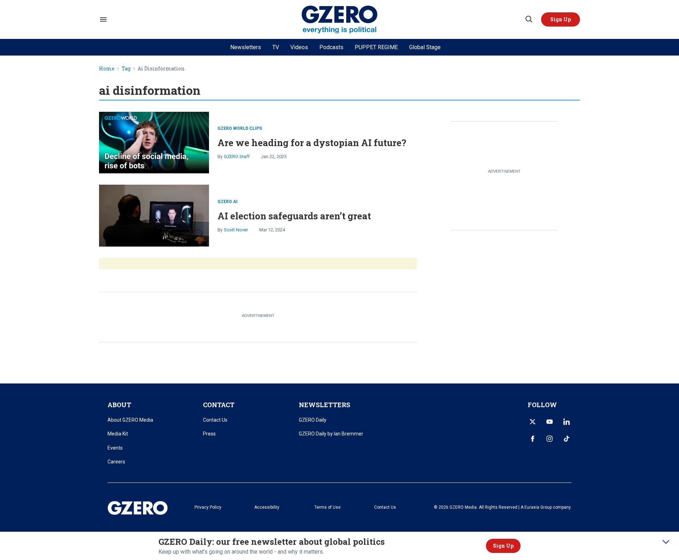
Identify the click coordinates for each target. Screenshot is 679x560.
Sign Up (503, 545)
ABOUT (119, 404)
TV (275, 47)
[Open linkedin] (566, 422)
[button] (560, 19)
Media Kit (118, 434)
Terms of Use (327, 507)
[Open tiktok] (566, 439)
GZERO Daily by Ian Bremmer (331, 434)
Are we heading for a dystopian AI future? (311, 143)
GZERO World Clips (239, 128)
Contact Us (215, 420)
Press (209, 434)
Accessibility (266, 507)
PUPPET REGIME (376, 47)
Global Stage (425, 47)
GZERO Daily (312, 420)
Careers (116, 461)
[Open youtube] (550, 422)
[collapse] (665, 542)
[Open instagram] (550, 439)
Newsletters (245, 47)
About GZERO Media (130, 420)
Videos (299, 47)
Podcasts (331, 47)
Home (107, 69)
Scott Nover (236, 229)
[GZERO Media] (340, 20)
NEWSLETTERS (324, 404)
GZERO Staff (237, 156)
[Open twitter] (533, 422)
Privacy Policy (208, 507)
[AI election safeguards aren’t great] (154, 215)
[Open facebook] (533, 439)
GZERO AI (227, 201)
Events (115, 448)
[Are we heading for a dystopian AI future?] (154, 141)
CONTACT (218, 404)
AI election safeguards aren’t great (294, 216)
